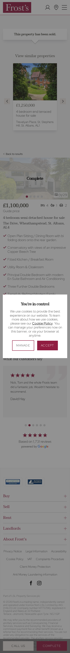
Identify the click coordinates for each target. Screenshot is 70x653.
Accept (47, 345)
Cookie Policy (42, 323)
